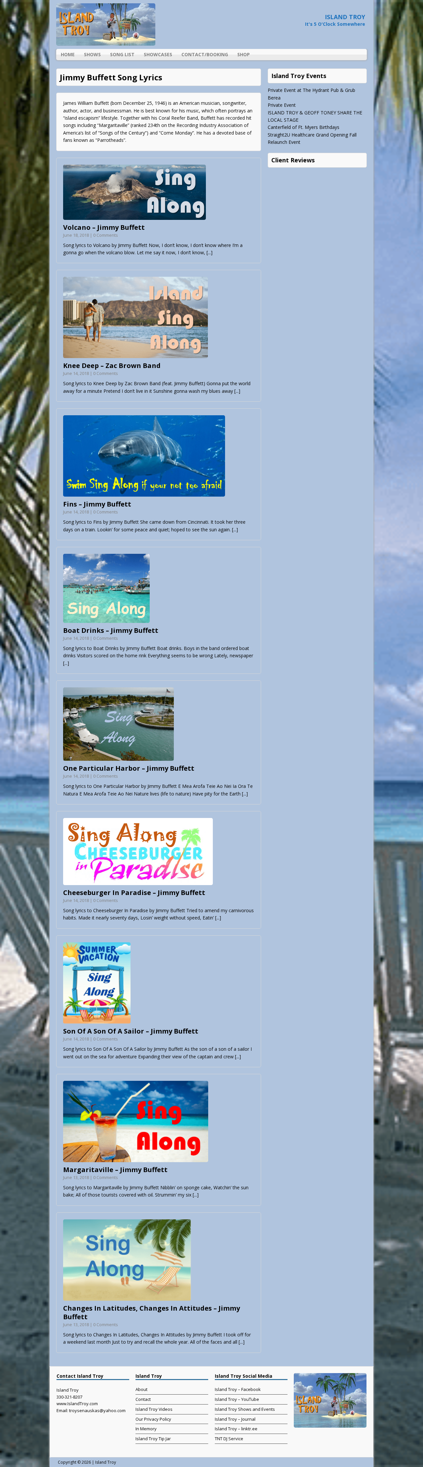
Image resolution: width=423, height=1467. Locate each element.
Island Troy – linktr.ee (236, 1429)
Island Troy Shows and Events (245, 1409)
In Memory (146, 1429)
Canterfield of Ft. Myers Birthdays (303, 127)
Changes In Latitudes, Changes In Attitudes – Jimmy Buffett (151, 1312)
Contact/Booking (204, 54)
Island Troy (105, 1462)
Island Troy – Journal (235, 1419)
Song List (122, 54)
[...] (209, 252)
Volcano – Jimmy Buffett (104, 227)
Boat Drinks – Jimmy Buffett (110, 630)
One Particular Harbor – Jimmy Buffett (128, 768)
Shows (92, 54)
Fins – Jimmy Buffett (97, 504)
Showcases (158, 54)
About (141, 1389)
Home (68, 54)
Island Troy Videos (154, 1409)
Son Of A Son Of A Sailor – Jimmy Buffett (130, 1031)
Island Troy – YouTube (237, 1399)
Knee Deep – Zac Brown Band (112, 365)
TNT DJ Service (229, 1439)
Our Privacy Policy (153, 1419)
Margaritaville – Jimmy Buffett (115, 1169)
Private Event (282, 105)
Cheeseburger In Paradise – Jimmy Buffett (134, 892)
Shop (243, 54)
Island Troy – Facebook (238, 1389)
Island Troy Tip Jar (153, 1439)
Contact (143, 1399)
